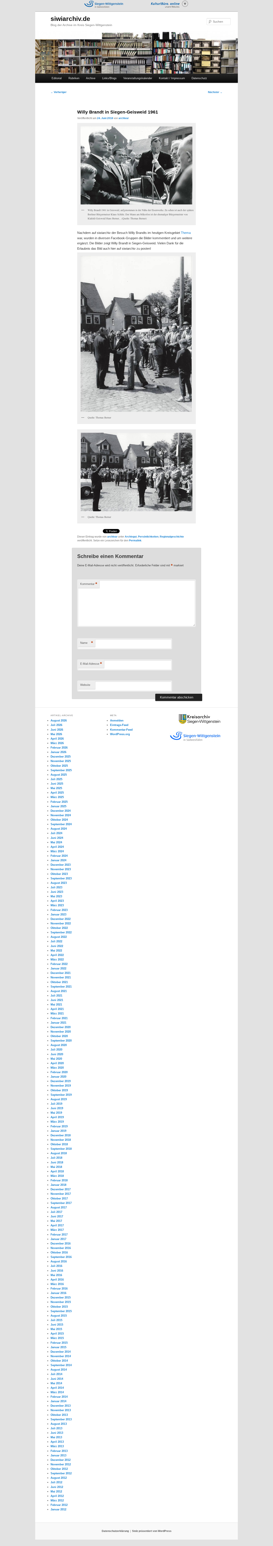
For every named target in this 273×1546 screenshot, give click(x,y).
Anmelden (116, 720)
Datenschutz (199, 78)
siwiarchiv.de (70, 18)
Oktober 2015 (59, 1306)
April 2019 (57, 1117)
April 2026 (57, 738)
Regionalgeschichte (172, 536)
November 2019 (61, 1085)
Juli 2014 (56, 1374)
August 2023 (59, 882)
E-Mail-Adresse (91, 663)
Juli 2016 (56, 1266)
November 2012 (61, 1464)
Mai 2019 (56, 1112)
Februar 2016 (59, 1288)
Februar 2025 (59, 801)
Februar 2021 (59, 1018)
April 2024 (57, 846)
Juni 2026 (57, 729)
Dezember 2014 (61, 1351)
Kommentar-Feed (121, 729)
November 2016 (61, 1248)
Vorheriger (59, 92)
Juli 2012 (56, 1482)
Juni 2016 (57, 1270)
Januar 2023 (58, 914)
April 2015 (57, 1333)
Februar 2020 (59, 1072)
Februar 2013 (59, 1451)
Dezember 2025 (61, 756)
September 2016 (61, 1257)
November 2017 (61, 1193)
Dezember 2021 (61, 973)
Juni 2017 (57, 1216)
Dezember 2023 (61, 864)
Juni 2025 (57, 783)
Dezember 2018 (61, 1135)
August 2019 (59, 1099)
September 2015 (61, 1311)
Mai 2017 (56, 1221)
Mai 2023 (56, 896)
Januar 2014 (58, 1401)
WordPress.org (120, 734)
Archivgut (131, 536)
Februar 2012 (59, 1505)
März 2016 (57, 1284)
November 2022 (61, 923)
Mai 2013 (56, 1437)
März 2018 (57, 1175)
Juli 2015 (56, 1320)
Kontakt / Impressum (172, 78)
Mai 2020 (56, 1058)
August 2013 (59, 1423)
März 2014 (57, 1392)
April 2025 (57, 792)
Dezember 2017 (61, 1189)
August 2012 (59, 1477)
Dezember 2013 (61, 1405)
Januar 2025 (58, 806)
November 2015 (61, 1302)
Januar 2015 (58, 1347)
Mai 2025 (56, 788)
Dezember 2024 (61, 810)
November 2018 (61, 1139)
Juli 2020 (56, 1049)
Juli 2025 (56, 779)
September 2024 (61, 824)
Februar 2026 (59, 747)
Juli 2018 (56, 1157)
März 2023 (57, 905)
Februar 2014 (59, 1396)
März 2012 (57, 1500)
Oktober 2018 (59, 1144)
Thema (186, 233)
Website (85, 684)
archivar (124, 118)
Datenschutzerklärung (115, 1531)
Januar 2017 (58, 1239)
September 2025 (61, 770)
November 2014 (61, 1356)
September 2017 (61, 1203)
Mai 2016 (56, 1275)
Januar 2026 (58, 752)
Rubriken (73, 78)
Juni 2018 (57, 1162)
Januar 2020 (58, 1076)
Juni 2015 (57, 1324)
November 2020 (61, 1031)
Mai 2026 (56, 734)
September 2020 (61, 1040)
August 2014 (59, 1369)
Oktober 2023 (59, 874)
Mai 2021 (56, 1004)
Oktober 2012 (59, 1468)
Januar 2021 (58, 1022)
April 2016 (57, 1279)
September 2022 (61, 932)
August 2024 (59, 828)
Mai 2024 (56, 842)
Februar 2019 (59, 1126)
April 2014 (57, 1387)
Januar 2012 (58, 1509)
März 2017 (57, 1229)
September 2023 (61, 878)
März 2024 (57, 851)
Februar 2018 (59, 1180)
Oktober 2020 (59, 1036)
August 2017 (59, 1207)
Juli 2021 (56, 995)
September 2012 (61, 1473)
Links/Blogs (109, 78)
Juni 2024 (57, 837)
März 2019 (57, 1121)
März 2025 (57, 797)
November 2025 (61, 761)
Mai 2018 (56, 1167)
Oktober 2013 (59, 1414)
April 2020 (57, 1063)
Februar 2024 (59, 855)
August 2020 (59, 1045)
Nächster (215, 92)
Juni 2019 (57, 1108)
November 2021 (61, 977)
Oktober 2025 (59, 765)
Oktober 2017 (59, 1198)
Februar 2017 (59, 1234)
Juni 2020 (57, 1054)
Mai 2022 (56, 950)
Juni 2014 (57, 1378)
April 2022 (57, 955)
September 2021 (61, 986)
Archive (90, 78)
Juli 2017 (56, 1212)
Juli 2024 (56, 833)
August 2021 (59, 991)
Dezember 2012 (61, 1459)
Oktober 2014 (59, 1360)
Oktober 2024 (59, 819)
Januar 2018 (58, 1184)
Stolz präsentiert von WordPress (151, 1531)
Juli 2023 (56, 887)
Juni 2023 (57, 891)
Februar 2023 (59, 910)
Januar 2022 (58, 968)
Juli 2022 (56, 941)
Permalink (135, 540)
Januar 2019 (58, 1130)
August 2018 (59, 1153)
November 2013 (61, 1410)
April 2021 (57, 1009)
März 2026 (57, 743)
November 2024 (61, 815)
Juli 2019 (56, 1103)
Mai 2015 (56, 1329)
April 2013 (57, 1441)
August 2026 (59, 720)
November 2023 (61, 869)
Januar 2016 (58, 1293)
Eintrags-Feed (119, 725)
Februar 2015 (59, 1342)
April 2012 (57, 1496)
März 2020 (57, 1067)
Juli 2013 (56, 1428)
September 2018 (61, 1148)
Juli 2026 (56, 725)
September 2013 (61, 1419)
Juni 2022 (57, 946)
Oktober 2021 (59, 982)
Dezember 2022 (61, 919)
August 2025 (59, 774)
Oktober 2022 (59, 928)
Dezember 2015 (61, 1297)
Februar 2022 (59, 964)
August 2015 (59, 1315)
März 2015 (57, 1338)
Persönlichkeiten (148, 536)
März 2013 (57, 1446)
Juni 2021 (57, 1000)
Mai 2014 (56, 1383)
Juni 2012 (57, 1487)
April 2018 (57, 1171)
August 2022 (59, 936)
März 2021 (57, 1013)
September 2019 (61, 1094)
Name (86, 643)
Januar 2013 (58, 1455)
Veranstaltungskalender (137, 78)
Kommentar (88, 584)
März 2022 (57, 959)
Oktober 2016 (59, 1252)
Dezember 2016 (61, 1243)
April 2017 (57, 1225)
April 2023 (57, 900)
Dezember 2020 (61, 1027)
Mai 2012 (56, 1491)
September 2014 (61, 1365)
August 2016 (59, 1261)
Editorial (57, 78)
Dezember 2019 (61, 1081)
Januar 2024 (58, 860)
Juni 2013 (57, 1432)
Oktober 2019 (59, 1090)
